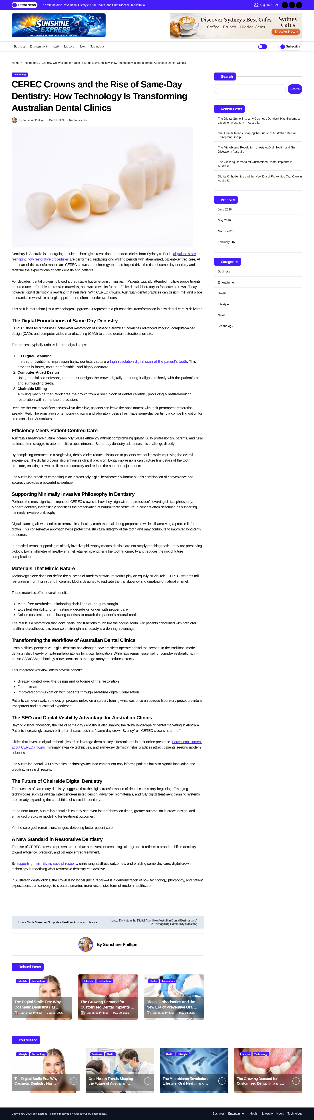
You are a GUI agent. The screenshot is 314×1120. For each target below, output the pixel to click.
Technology (97, 46)
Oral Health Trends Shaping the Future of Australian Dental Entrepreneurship (257, 135)
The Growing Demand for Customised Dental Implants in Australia (107, 1007)
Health (55, 46)
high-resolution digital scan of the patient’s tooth (148, 361)
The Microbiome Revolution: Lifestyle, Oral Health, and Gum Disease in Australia (257, 149)
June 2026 (225, 209)
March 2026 (226, 231)
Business (19, 46)
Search (227, 76)
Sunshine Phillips (120, 944)
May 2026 (224, 220)
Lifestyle (69, 46)
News (82, 46)
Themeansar (99, 1113)
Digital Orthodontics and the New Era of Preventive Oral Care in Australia (170, 1007)
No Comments (78, 120)
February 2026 (227, 242)
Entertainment (38, 46)
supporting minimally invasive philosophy (47, 863)
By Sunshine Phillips (31, 120)
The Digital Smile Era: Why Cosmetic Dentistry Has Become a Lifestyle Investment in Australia (259, 120)
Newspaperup (80, 1113)
